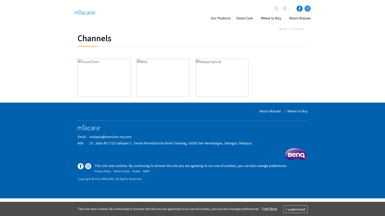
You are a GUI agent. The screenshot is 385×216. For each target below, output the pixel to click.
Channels (298, 29)
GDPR (146, 171)
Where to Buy (297, 111)
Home (283, 29)
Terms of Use (121, 171)
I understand (295, 209)
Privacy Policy (102, 171)
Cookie (136, 171)
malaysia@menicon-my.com (111, 136)
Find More (269, 208)
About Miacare (270, 111)
